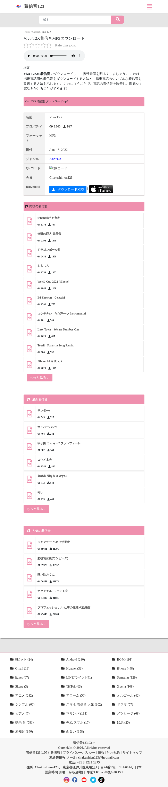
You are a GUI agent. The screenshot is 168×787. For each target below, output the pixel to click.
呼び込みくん (46, 574)
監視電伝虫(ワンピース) (52, 558)
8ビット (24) (24, 659)
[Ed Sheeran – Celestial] (29, 302)
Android (36, 31)
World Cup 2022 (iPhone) (53, 281)
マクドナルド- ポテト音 (52, 591)
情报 (101, 752)
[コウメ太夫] (29, 464)
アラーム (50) (75, 695)
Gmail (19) (22, 668)
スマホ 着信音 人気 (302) (84, 704)
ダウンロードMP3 (70, 189)
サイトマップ (132, 752)
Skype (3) (21, 686)
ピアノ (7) (22, 713)
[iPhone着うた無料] (29, 222)
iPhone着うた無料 (48, 217)
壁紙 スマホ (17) (78, 722)
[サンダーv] (29, 415)
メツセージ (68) (128, 713)
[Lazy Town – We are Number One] (29, 334)
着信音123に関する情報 (43, 752)
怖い (40, 492)
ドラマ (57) (125, 704)
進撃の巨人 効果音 (49, 233)
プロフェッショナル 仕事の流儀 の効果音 (64, 607)
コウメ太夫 (44, 459)
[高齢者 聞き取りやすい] (29, 481)
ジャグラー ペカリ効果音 (53, 541)
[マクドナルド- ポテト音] (29, 596)
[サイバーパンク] (29, 431)
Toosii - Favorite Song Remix (55, 345)
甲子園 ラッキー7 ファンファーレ (59, 443)
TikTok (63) (74, 686)
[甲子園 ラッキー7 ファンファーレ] (29, 448)
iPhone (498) (125, 668)
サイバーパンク (47, 426)
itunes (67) (22, 677)
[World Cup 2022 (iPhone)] (29, 286)
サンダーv (43, 410)
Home (27, 31)
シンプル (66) (24, 704)
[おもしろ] (29, 270)
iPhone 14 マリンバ (49, 361)
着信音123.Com (84, 742)
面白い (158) (75, 731)
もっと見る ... (36, 509)
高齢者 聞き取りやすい (52, 476)
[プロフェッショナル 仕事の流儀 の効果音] (29, 612)
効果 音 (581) (24, 722)
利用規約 (113, 752)
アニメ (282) (24, 695)
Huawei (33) (74, 668)
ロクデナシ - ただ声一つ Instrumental (61, 313)
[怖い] (29, 497)
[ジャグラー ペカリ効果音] (29, 546)
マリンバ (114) (76, 713)
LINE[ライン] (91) (79, 677)
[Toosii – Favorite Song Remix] (29, 350)
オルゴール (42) (128, 695)
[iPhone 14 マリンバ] (29, 366)
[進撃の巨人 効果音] (29, 238)
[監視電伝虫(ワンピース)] (29, 563)
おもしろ (43, 265)
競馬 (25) (123, 722)
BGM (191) (124, 659)
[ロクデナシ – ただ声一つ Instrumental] (29, 318)
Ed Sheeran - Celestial (51, 297)
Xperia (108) (125, 686)
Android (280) (75, 659)
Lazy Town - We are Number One (58, 329)
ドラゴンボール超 (48, 249)
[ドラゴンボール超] (29, 254)
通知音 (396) (24, 731)
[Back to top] (162, 782)
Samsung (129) (127, 677)
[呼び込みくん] (29, 579)
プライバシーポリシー (79, 752)
